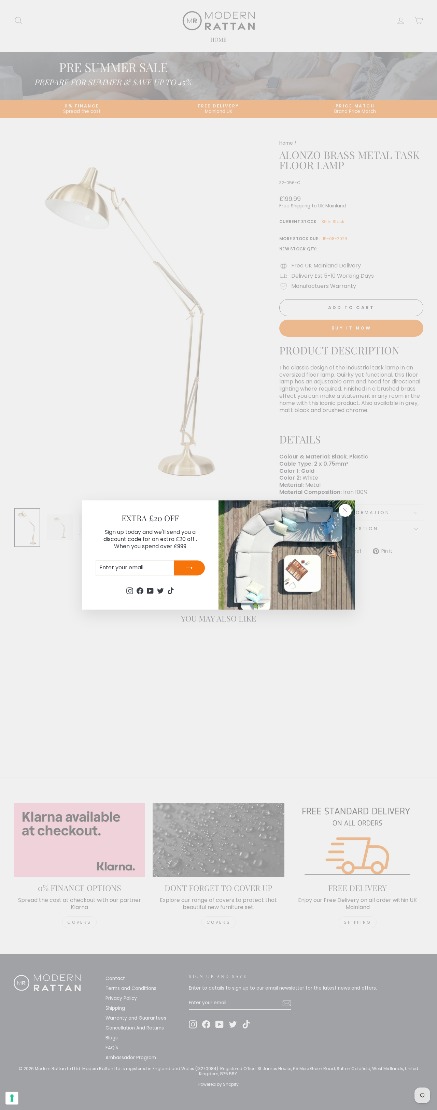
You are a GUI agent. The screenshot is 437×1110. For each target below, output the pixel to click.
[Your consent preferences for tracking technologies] (11, 1098)
